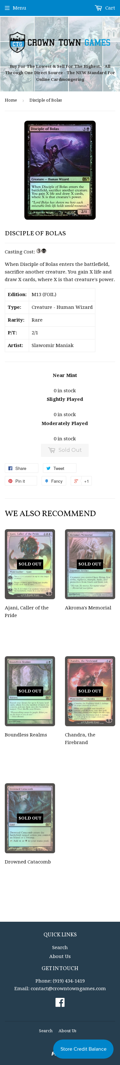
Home (11, 100)
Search (60, 947)
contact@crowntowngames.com (68, 988)
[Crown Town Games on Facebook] (60, 1004)
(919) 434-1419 (69, 981)
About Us (60, 956)
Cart (109, 8)
